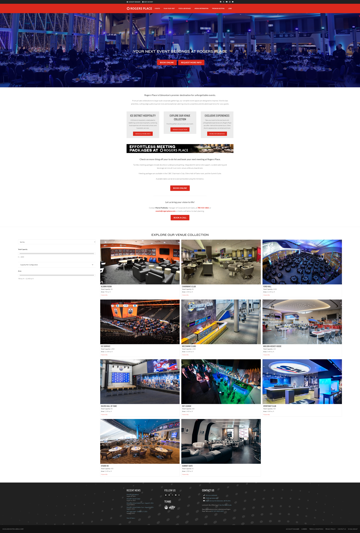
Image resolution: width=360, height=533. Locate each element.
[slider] (19, 253)
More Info (104, 295)
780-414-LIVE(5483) (211, 495)
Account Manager (292, 529)
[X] (223, 2)
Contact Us (342, 529)
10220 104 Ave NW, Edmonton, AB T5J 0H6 (218, 501)
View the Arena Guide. (225, 505)
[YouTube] (227, 2)
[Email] (232, 2)
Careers (304, 529)
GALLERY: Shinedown (133, 494)
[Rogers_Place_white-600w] (139, 8)
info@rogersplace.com (211, 498)
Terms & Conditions (316, 529)
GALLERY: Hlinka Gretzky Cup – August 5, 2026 (140, 503)
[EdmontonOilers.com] (166, 509)
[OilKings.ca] (172, 509)
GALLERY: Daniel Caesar (133, 499)
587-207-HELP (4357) (217, 511)
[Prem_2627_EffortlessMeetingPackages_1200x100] (180, 148)
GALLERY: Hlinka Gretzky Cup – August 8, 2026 (140, 507)
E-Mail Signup (352, 529)
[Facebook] (220, 2)
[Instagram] (229, 2)
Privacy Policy (331, 529)
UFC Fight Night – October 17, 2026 (137, 511)
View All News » (131, 518)
